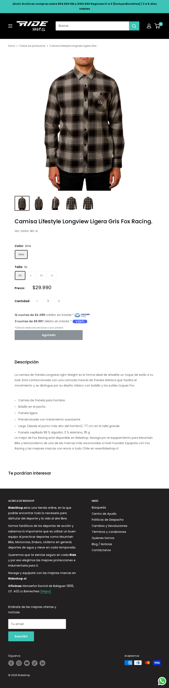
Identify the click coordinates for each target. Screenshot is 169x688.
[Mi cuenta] (149, 26)
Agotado (49, 335)
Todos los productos (32, 46)
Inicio (11, 46)
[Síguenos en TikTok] (35, 663)
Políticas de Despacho (108, 520)
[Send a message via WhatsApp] (162, 681)
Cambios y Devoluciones (109, 526)
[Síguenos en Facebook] (11, 663)
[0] (157, 25)
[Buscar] (134, 25)
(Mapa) (45, 591)
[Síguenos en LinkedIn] (42, 663)
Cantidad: (22, 301)
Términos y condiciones (109, 532)
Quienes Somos (103, 538)
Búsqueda (99, 507)
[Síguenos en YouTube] (27, 663)
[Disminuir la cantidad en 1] (37, 301)
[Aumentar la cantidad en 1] (59, 301)
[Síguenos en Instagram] (19, 663)
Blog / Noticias (102, 544)
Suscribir (21, 636)
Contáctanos (101, 550)
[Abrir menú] (10, 26)
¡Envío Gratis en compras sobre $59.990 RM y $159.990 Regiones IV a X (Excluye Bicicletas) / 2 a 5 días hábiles (85, 6)
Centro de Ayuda (104, 514)
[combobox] (92, 25)
